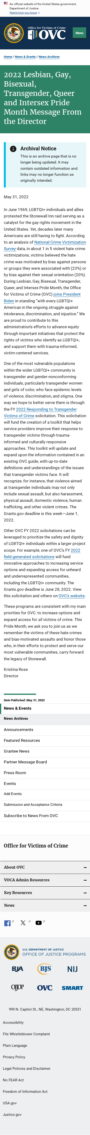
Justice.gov (12, 1114)
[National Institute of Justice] (72, 973)
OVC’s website (72, 595)
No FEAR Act (13, 1080)
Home (8, 57)
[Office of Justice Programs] (14, 33)
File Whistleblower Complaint (26, 1034)
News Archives (49, 57)
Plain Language (15, 1045)
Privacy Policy (14, 1057)
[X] (24, 924)
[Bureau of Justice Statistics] (45, 975)
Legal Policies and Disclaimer (26, 1068)
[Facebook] (9, 924)
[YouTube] (40, 924)
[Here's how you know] (45, 8)
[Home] (48, 33)
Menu (79, 33)
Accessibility (13, 1022)
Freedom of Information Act (25, 1091)
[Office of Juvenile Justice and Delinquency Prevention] (17, 992)
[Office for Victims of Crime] (45, 991)
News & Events (25, 57)
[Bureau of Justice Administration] (17, 972)
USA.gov (10, 1103)
